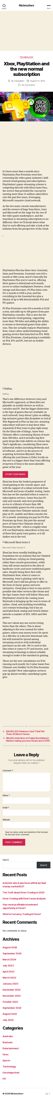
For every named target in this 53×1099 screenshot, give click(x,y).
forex (5, 1054)
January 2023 (10, 983)
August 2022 (10, 1014)
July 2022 (8, 1020)
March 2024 (9, 959)
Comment (8, 770)
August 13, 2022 (37, 81)
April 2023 (8, 971)
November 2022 (12, 995)
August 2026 (10, 947)
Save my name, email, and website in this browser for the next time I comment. (26, 833)
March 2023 (9, 977)
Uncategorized (11, 1072)
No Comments (28, 85)
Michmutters (26, 5)
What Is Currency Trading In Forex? (22, 914)
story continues (15, 474)
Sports (6, 1060)
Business (8, 1042)
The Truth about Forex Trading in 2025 (23, 892)
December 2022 (12, 989)
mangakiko (19, 81)
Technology (26, 57)
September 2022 (12, 1008)
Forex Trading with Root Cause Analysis (24, 898)
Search (6, 859)
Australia (8, 1036)
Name (6, 795)
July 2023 (8, 965)
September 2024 (12, 953)
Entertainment (11, 1048)
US (4, 1078)
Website (6, 820)
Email (6, 808)
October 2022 (10, 1001)
